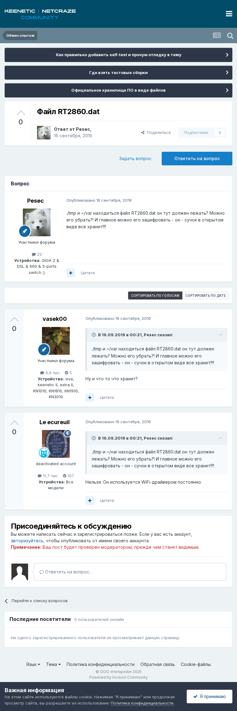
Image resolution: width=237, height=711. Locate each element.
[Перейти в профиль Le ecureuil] (56, 444)
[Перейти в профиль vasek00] (56, 341)
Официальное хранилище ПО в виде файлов (118, 90)
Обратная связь (157, 664)
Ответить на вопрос (197, 158)
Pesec (83, 129)
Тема (52, 664)
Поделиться (157, 132)
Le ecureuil (55, 422)
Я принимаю (212, 696)
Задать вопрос (135, 158)
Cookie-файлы (196, 664)
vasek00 (55, 319)
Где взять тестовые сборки (118, 72)
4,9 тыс (52, 372)
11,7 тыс (50, 475)
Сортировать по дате (205, 295)
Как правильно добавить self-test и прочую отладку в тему (118, 54)
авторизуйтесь (27, 540)
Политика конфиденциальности (101, 664)
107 (70, 475)
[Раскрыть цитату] (94, 334)
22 (39, 254)
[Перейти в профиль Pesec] (44, 132)
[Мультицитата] (70, 273)
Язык (32, 664)
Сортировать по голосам (155, 295)
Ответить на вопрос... (68, 571)
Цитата (88, 272)
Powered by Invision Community (118, 677)
